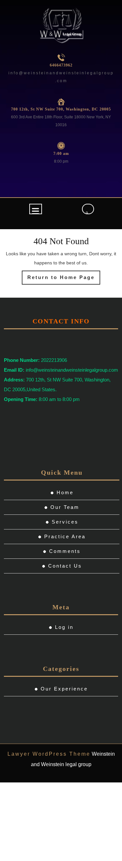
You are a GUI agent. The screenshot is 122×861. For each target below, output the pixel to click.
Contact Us (65, 566)
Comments (65, 551)
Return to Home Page (63, 279)
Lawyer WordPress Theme (48, 754)
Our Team (64, 507)
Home (65, 492)
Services (65, 522)
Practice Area (65, 536)
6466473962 (61, 65)
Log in (64, 627)
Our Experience (64, 688)
